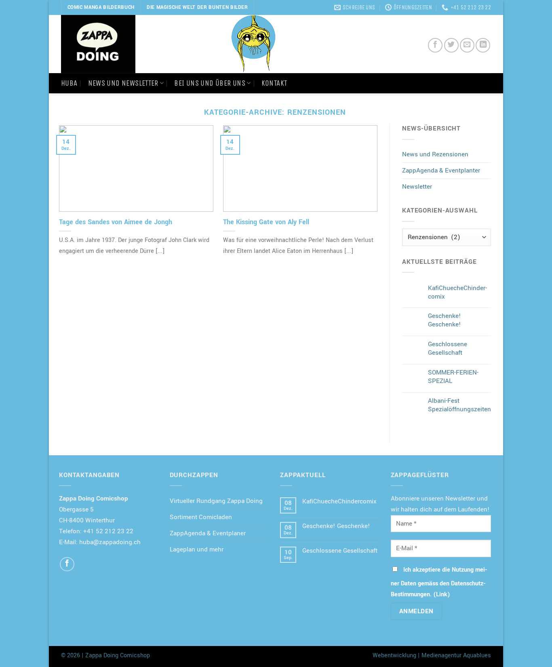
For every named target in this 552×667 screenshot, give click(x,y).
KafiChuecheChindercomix (457, 292)
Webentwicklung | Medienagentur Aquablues (432, 655)
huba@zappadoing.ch (110, 542)
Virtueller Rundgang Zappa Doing (216, 501)
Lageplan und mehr (196, 549)
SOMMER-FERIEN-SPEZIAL (453, 376)
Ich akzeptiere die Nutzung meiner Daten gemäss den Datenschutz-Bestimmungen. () (439, 582)
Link (441, 594)
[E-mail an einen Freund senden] (467, 45)
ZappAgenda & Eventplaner (208, 533)
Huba (69, 83)
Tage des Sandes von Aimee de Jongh (115, 222)
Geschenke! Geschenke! (444, 320)
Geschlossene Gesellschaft (447, 348)
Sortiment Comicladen (201, 517)
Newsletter (417, 186)
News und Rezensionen (435, 154)
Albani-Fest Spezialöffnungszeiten (459, 405)
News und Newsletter (123, 83)
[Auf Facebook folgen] (67, 564)
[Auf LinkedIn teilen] (483, 45)
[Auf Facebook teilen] (435, 45)
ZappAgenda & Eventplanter (441, 170)
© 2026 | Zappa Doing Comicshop (105, 655)
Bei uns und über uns (209, 83)
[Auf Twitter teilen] (451, 45)
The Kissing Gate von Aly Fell (266, 222)
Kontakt (274, 83)
